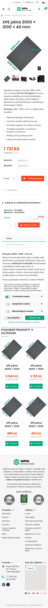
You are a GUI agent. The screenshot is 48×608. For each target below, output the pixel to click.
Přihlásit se (29, 2)
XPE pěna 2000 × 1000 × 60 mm (12, 367)
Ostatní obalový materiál (9, 529)
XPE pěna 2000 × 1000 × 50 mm (36, 367)
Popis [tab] (9, 238)
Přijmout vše (34, 318)
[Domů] (2, 15)
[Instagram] (8, 584)
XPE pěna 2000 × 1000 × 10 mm (12, 424)
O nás (27, 514)
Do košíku (13, 386)
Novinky (28, 538)
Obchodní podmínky (34, 521)
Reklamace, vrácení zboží (33, 550)
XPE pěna (6, 521)
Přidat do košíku (35, 178)
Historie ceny (12, 190)
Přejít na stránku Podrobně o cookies (24, 322)
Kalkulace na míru (32, 534)
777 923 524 (11, 576)
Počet (6, 178)
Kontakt (18, 2)
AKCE (4, 534)
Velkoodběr (30, 517)
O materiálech (31, 541)
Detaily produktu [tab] (15, 244)
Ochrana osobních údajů (33, 529)
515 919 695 (11, 579)
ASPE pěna (6, 514)
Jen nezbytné (13, 318)
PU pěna (5, 525)
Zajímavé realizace (33, 545)
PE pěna (5, 517)
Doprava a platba (32, 525)
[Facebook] (3, 584)
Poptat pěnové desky (11, 538)
